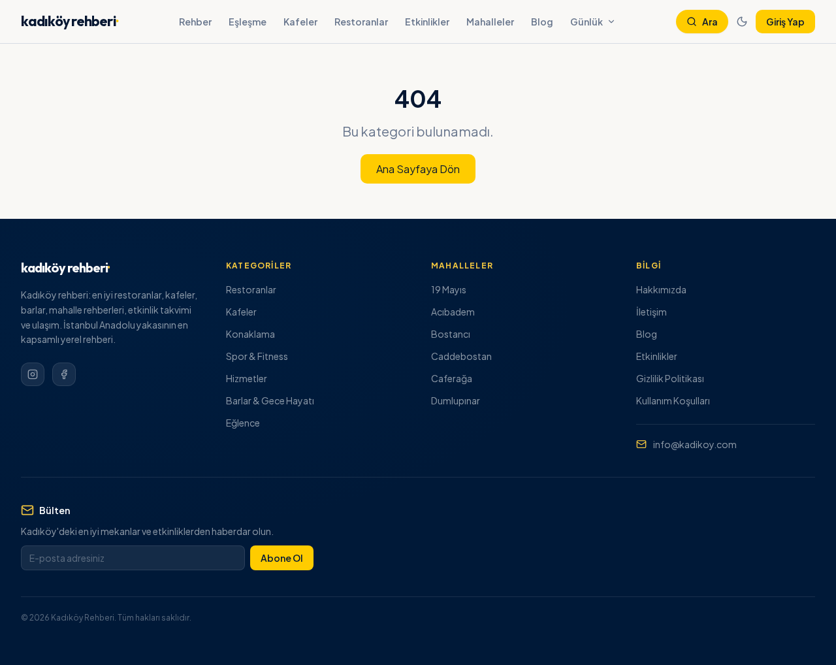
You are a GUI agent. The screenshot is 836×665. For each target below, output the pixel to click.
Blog (542, 21)
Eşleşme (247, 21)
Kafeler (300, 21)
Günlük (586, 21)
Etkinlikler (427, 21)
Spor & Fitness (257, 356)
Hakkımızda (661, 289)
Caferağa (451, 378)
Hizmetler (246, 378)
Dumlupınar (455, 400)
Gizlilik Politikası (670, 378)
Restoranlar (361, 21)
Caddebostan (461, 356)
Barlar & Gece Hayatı (270, 400)
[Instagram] (32, 374)
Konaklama (250, 334)
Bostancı (450, 334)
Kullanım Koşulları (673, 400)
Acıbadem (453, 311)
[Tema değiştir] (742, 21)
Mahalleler (490, 21)
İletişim (651, 311)
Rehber (195, 21)
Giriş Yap (785, 21)
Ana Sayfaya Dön (418, 169)
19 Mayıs (448, 289)
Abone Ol (282, 558)
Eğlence (243, 423)
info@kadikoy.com (695, 444)
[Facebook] (64, 374)
